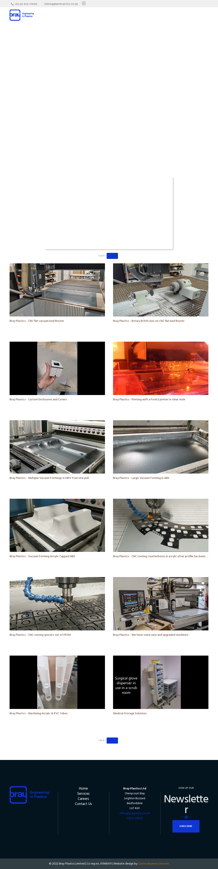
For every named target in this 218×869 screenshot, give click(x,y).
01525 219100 (135, 818)
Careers (83, 799)
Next (112, 256)
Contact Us (83, 804)
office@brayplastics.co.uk (134, 813)
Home (83, 789)
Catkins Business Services (153, 863)
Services (83, 794)
